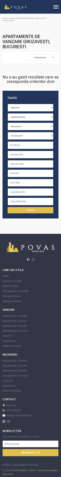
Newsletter (12, 431)
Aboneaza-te (30, 452)
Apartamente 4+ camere (15, 330)
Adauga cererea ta (12, 301)
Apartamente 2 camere (15, 320)
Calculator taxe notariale (15, 291)
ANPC (6, 276)
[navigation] (55, 6)
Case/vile (7, 335)
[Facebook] (28, 259)
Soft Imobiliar (19, 470)
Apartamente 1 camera (15, 315)
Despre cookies (11, 286)
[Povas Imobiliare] (15, 6)
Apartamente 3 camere (15, 326)
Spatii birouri (9, 341)
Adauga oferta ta (11, 296)
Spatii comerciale (12, 345)
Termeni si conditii (12, 281)
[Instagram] (33, 259)
